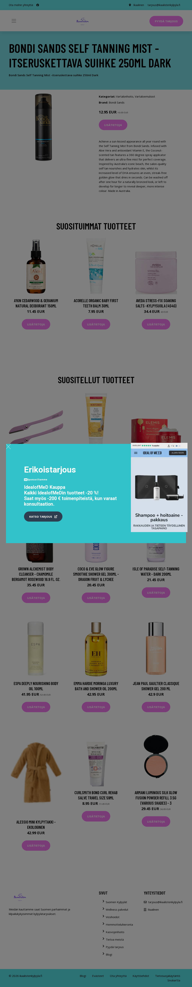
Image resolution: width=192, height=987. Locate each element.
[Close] (8, 446)
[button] (43, 516)
